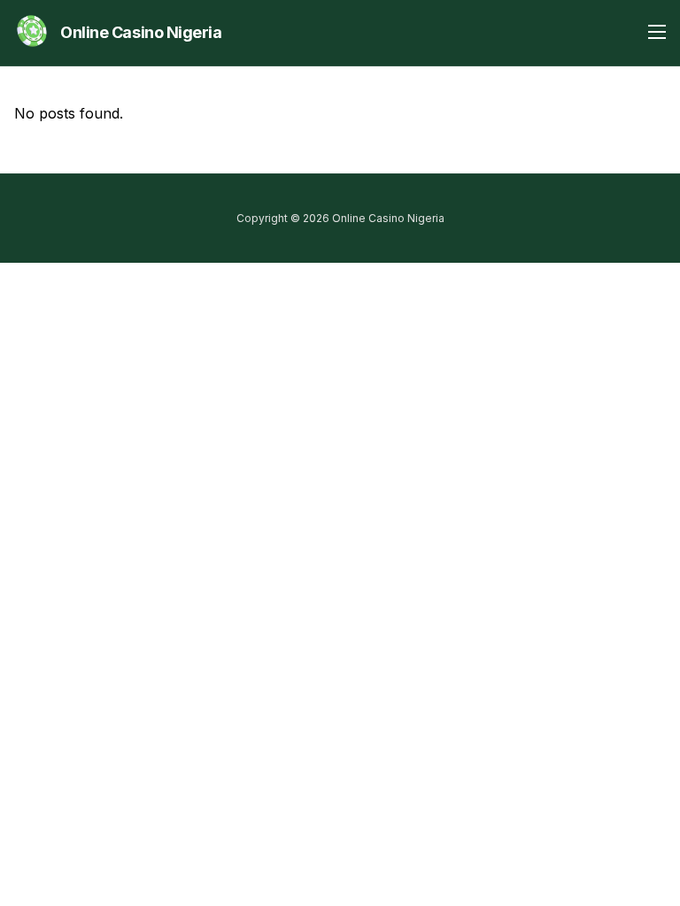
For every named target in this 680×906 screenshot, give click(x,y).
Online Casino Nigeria (141, 32)
